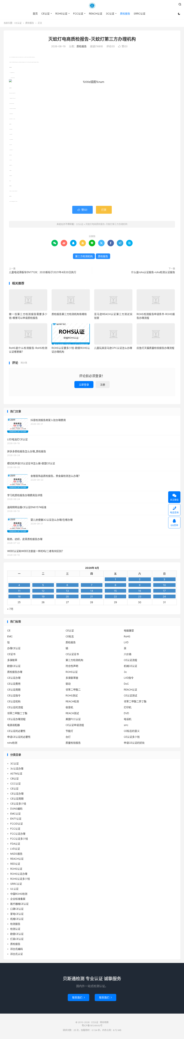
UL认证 (14, 888)
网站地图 (104, 1022)
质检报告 (125, 13)
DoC (126, 683)
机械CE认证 (130, 665)
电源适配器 (13, 724)
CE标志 (70, 636)
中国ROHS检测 (18, 893)
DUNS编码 (16, 808)
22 (115, 596)
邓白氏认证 (16, 953)
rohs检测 (12, 742)
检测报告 (15, 923)
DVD (126, 713)
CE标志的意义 (132, 730)
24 (164, 596)
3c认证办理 (16, 768)
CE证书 (11, 654)
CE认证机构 (13, 701)
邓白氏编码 (16, 948)
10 (164, 585)
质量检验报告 (73, 742)
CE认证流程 (130, 660)
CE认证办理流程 (16, 719)
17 (164, 590)
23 (139, 596)
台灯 (68, 736)
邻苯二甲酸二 (73, 689)
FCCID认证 (16, 823)
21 (91, 596)
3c (125, 671)
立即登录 (84, 384)
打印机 (127, 707)
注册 (102, 384)
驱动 (68, 683)
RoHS (127, 636)
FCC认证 (78, 13)
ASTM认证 (16, 773)
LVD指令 (129, 677)
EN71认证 (15, 818)
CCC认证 (15, 783)
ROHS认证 (61, 13)
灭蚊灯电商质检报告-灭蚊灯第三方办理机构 (92, 39)
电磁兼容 (129, 630)
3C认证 (110, 13)
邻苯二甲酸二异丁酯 (135, 701)
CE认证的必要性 (16, 730)
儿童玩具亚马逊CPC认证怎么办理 (113, 347)
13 (67, 590)
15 (115, 590)
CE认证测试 (130, 695)
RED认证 (15, 863)
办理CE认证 (13, 648)
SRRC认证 (139, 13)
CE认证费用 (13, 683)
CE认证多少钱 (132, 736)
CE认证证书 (72, 654)
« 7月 (10, 608)
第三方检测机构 (84, 256)
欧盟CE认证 (13, 665)
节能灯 (69, 730)
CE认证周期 (13, 689)
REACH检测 (72, 701)
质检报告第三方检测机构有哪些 (69, 314)
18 (19, 596)
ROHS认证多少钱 (20, 878)
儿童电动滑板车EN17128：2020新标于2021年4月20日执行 (42, 272)
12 (43, 590)
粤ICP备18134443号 (92, 1025)
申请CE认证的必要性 (19, 736)
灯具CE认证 (17, 938)
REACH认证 (95, 13)
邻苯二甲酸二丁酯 (17, 713)
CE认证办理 (13, 677)
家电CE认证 (17, 913)
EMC (10, 636)
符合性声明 (72, 665)
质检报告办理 (14, 671)
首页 (35, 13)
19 (43, 596)
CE (8, 630)
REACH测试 (72, 713)
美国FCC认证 (73, 719)
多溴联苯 (12, 660)
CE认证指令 (13, 695)
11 (19, 590)
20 (67, 596)
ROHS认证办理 (18, 873)
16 (139, 590)
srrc (126, 724)
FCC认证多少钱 (19, 838)
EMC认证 (15, 813)
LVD (126, 642)
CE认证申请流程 (75, 724)
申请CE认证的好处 (134, 742)
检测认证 (15, 928)
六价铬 (127, 654)
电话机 (127, 719)
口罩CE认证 (17, 908)
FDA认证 (15, 843)
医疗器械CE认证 (19, 903)
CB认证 (14, 778)
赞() (123, 46)
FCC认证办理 (17, 833)
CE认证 (92, 5)
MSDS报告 (16, 853)
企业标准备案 (17, 898)
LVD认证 (15, 848)
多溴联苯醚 (72, 677)
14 (91, 590)
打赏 (103, 209)
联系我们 (78, 997)
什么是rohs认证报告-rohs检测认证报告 (153, 272)
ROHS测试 (72, 695)
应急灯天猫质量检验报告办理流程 (155, 347)
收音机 (69, 707)
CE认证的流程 (15, 707)
